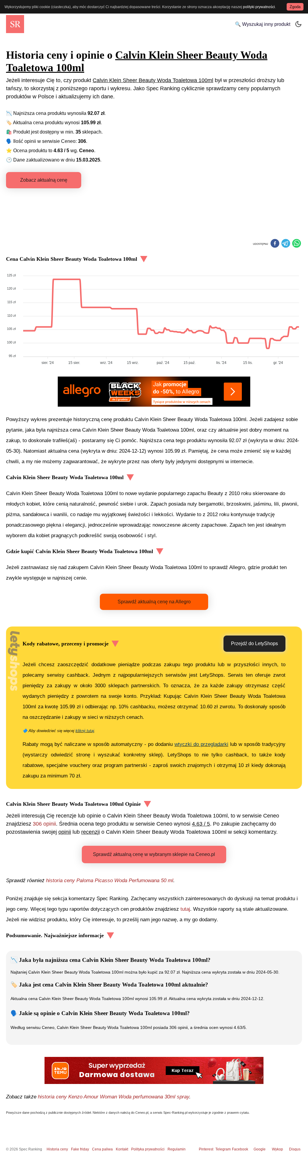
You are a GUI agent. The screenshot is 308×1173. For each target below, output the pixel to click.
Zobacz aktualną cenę (43, 180)
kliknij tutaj (84, 730)
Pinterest (206, 1149)
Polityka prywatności (148, 1149)
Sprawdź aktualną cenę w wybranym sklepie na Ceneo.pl (154, 854)
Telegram (223, 1149)
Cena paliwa (102, 1149)
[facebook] (274, 244)
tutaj (185, 909)
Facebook (241, 1149)
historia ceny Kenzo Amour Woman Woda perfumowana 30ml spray (113, 1097)
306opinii (44, 824)
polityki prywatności (259, 7)
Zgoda (295, 7)
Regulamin (177, 1149)
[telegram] (285, 244)
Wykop (277, 1149)
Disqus (294, 1149)
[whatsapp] (296, 244)
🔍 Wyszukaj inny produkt (262, 24)
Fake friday (80, 1149)
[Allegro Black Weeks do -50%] (154, 392)
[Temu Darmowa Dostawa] (154, 1070)
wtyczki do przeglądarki (201, 744)
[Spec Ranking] (15, 24)
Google (260, 1149)
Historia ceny (57, 1149)
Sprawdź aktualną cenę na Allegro (154, 601)
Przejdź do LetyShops (254, 643)
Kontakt (122, 1149)
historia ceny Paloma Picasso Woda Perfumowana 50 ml (109, 880)
